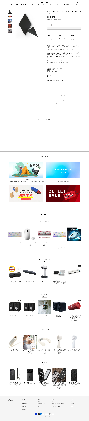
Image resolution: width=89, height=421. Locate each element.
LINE (72, 406)
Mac (38, 4)
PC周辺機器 (66, 4)
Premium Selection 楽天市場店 (57, 404)
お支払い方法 (24, 406)
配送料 (50, 19)
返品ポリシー (24, 409)
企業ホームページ (39, 406)
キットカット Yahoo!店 (56, 406)
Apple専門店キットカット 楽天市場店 (58, 403)
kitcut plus (54, 401)
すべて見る (44, 261)
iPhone (12, 4)
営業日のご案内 (24, 403)
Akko (77, 4)
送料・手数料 (24, 404)
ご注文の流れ (24, 401)
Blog (72, 404)
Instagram (72, 403)
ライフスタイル (59, 4)
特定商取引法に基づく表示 (41, 403)
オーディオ (44, 4)
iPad (17, 4)
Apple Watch (24, 4)
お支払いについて (64, 95)
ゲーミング (51, 4)
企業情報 (38, 401)
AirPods (32, 4)
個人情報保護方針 (39, 404)
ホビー (73, 4)
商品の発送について (64, 100)
